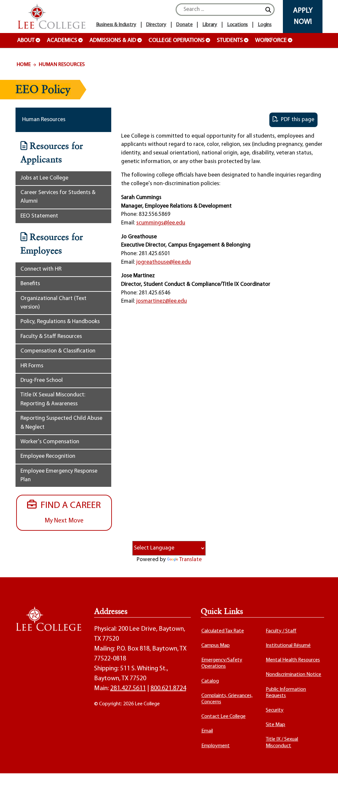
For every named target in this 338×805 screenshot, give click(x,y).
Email (207, 731)
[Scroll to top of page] (324, 791)
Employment (215, 746)
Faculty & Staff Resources (51, 336)
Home (24, 64)
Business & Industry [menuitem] (116, 24)
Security (275, 710)
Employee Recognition (47, 456)
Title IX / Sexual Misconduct (282, 742)
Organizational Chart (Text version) (53, 303)
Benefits (30, 283)
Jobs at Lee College (44, 178)
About (26, 41)
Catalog (210, 681)
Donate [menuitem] (184, 24)
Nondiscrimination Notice (293, 674)
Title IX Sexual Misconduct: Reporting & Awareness (52, 399)
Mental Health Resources (293, 660)
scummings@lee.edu (160, 223)
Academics (62, 41)
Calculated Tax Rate (222, 631)
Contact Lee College (223, 716)
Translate (190, 559)
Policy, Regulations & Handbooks (60, 321)
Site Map (275, 724)
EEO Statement (39, 216)
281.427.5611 (128, 688)
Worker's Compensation (49, 442)
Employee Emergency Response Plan (58, 475)
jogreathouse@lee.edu (163, 262)
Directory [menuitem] (156, 24)
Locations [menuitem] (237, 24)
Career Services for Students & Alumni (57, 197)
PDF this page (296, 119)
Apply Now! (303, 16)
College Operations (177, 41)
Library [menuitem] (209, 24)
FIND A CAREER (69, 512)
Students (230, 41)
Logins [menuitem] (265, 24)
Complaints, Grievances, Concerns (227, 699)
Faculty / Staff (281, 631)
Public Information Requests (286, 692)
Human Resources (62, 64)
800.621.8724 (168, 688)
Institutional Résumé (288, 645)
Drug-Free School (41, 380)
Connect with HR (40, 269)
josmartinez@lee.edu (161, 301)
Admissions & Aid (112, 41)
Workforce (271, 41)
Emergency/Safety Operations (221, 663)
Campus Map (215, 645)
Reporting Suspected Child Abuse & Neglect (61, 423)
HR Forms (31, 366)
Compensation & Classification (57, 351)
